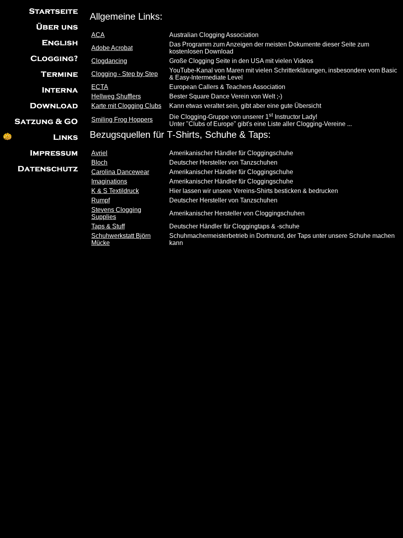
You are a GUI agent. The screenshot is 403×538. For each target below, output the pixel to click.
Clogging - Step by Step (124, 73)
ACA (98, 35)
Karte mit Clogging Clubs (126, 105)
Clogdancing (109, 61)
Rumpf (100, 200)
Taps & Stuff (108, 226)
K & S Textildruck (115, 190)
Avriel (99, 153)
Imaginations (109, 181)
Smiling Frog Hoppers (122, 119)
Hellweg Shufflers (116, 96)
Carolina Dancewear (120, 172)
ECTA (99, 86)
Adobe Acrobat (112, 48)
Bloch (99, 162)
